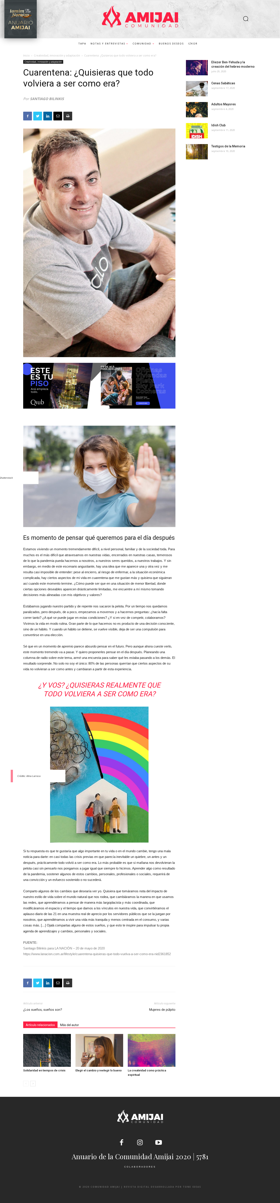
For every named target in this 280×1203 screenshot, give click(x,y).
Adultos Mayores (223, 104)
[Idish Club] (197, 130)
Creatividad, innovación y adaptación (57, 55)
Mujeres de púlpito (162, 1010)
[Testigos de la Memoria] (197, 151)
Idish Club (218, 125)
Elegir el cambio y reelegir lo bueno (98, 1070)
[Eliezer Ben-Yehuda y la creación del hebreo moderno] (197, 67)
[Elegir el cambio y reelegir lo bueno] (99, 1050)
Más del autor (69, 1025)
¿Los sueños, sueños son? (42, 1010)
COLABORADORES (140, 1167)
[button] (246, 19)
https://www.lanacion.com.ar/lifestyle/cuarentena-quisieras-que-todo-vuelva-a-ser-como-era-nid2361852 (97, 954)
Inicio (26, 55)
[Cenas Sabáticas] (197, 88)
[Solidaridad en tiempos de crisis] (47, 1050)
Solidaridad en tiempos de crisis (44, 1070)
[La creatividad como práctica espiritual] (151, 1050)
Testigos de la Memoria (228, 146)
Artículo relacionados (40, 1025)
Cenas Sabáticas (223, 83)
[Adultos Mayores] (197, 109)
